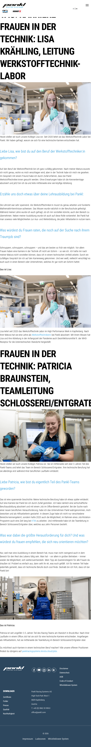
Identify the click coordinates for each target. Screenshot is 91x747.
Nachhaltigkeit (9, 713)
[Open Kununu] (54, 670)
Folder (5, 701)
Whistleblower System (68, 685)
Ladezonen (40, 738)
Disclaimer (64, 668)
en (76, 9)
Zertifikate (7, 697)
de (73, 9)
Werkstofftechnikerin (42, 334)
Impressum (28, 738)
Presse (6, 705)
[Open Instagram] (44, 670)
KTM (34, 520)
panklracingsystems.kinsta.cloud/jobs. (40, 651)
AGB (61, 677)
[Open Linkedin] (49, 670)
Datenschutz (64, 672)
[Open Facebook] (34, 670)
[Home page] (14, 5)
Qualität (6, 709)
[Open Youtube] (39, 670)
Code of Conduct (66, 681)
